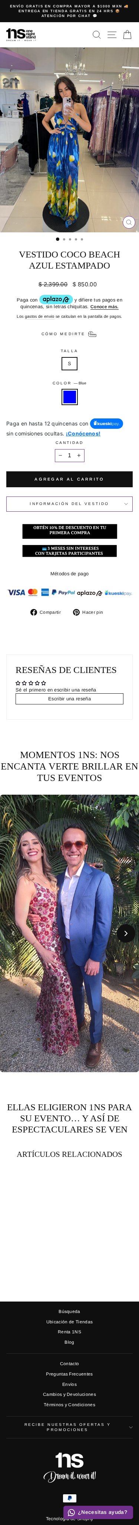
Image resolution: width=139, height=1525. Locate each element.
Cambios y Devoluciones (69, 1394)
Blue (69, 397)
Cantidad (70, 443)
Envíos (69, 1384)
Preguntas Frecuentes (69, 1374)
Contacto (69, 1363)
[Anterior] (13, 933)
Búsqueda (69, 1311)
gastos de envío (39, 316)
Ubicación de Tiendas (69, 1321)
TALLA (69, 351)
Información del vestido (69, 504)
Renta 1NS (69, 1331)
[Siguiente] (126, 933)
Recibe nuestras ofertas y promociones (67, 1427)
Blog (69, 1342)
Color (70, 383)
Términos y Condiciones (69, 1404)
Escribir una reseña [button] (69, 698)
